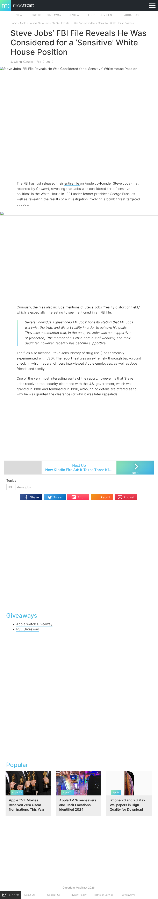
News (32, 23)
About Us (29, 894)
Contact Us (53, 894)
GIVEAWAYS (55, 15)
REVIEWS (75, 15)
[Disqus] (79, 555)
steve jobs (23, 487)
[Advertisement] (79, 169)
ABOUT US (131, 15)
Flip (80, 495)
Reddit (105, 497)
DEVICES (106, 15)
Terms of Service (103, 894)
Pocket (129, 497)
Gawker (41, 189)
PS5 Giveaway (27, 629)
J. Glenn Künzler (21, 61)
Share (34, 497)
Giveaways (128, 894)
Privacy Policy (78, 894)
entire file (72, 183)
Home (13, 23)
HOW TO (35, 15)
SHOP (91, 15)
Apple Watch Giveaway (34, 624)
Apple (23, 23)
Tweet (58, 497)
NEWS (20, 15)
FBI (10, 487)
